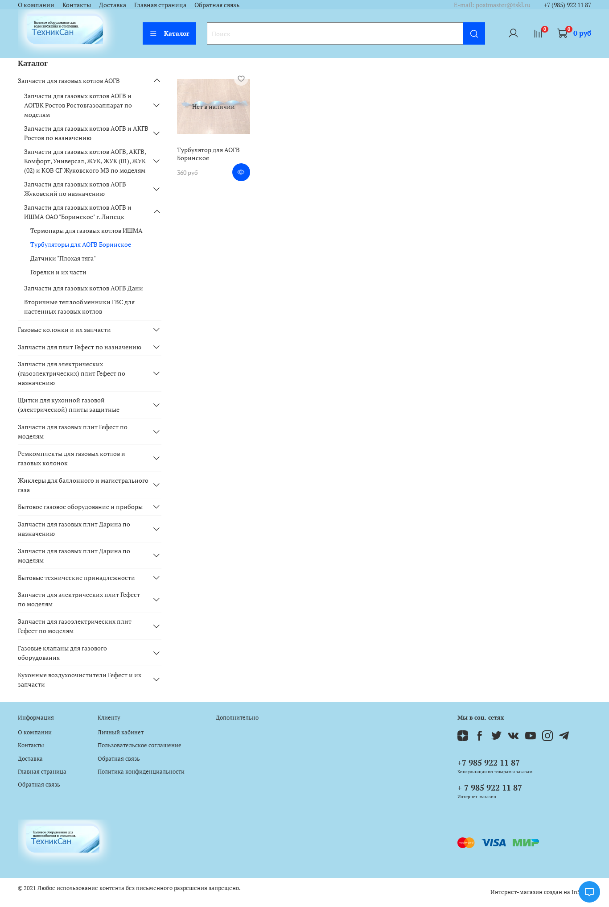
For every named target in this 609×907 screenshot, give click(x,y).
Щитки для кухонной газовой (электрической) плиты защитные (68, 405)
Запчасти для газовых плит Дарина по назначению (74, 529)
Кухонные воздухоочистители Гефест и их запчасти (79, 679)
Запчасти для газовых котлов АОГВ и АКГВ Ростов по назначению (86, 133)
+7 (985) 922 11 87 (567, 4)
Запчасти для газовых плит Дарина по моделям (74, 555)
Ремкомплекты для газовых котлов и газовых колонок (71, 458)
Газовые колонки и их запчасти (64, 329)
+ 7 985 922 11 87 (489, 787)
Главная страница (160, 4)
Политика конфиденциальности (141, 771)
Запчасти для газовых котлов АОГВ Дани (83, 288)
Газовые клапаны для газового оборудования (62, 653)
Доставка (112, 4)
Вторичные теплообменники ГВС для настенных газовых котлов (79, 306)
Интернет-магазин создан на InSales (540, 892)
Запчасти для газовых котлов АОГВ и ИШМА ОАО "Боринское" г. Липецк (78, 212)
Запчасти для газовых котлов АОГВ (69, 80)
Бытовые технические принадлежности (76, 577)
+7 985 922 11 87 (488, 762)
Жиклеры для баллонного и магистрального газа (83, 485)
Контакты (76, 4)
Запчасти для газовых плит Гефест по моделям (73, 431)
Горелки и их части (58, 272)
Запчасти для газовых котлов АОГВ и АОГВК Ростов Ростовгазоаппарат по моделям (78, 105)
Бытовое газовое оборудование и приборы (80, 506)
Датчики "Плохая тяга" (63, 258)
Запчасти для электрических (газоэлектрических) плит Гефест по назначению (71, 373)
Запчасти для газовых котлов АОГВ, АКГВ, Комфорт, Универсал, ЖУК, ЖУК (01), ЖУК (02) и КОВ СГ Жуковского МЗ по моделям (85, 160)
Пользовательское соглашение (139, 745)
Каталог (176, 33)
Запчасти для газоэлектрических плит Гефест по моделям (75, 626)
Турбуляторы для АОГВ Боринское (80, 244)
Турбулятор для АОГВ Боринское (208, 153)
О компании (36, 4)
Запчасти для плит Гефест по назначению (79, 347)
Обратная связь (216, 4)
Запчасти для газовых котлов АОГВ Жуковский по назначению (75, 189)
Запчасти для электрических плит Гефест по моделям (79, 599)
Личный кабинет (121, 732)
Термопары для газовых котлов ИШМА (86, 230)
